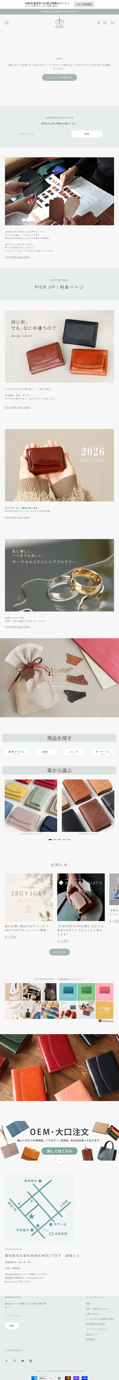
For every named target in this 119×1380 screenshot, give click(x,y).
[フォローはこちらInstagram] (14, 1360)
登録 (87, 134)
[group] (59, 1141)
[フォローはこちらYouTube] (22, 1360)
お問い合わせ (92, 1313)
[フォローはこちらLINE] (30, 1360)
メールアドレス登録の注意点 (100, 1319)
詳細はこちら (59, 686)
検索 (88, 1303)
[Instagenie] (106, 1020)
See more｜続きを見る (17, 257)
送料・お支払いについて (98, 1308)
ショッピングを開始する (59, 77)
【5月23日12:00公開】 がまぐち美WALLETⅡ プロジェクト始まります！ (80, 930)
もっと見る (10, 936)
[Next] (110, 754)
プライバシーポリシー (97, 1329)
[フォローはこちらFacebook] (6, 1360)
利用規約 (90, 1339)
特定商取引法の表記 (95, 1324)
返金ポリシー (92, 1334)
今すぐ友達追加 (84, 4)
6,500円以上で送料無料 (51, 12)
